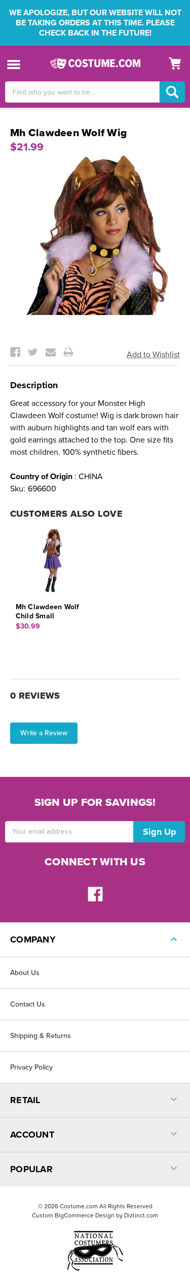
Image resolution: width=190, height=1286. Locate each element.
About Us (25, 972)
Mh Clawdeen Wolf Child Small (48, 611)
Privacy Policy (31, 1067)
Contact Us (27, 1004)
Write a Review (43, 733)
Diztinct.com (141, 1215)
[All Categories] (14, 64)
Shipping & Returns (40, 1035)
